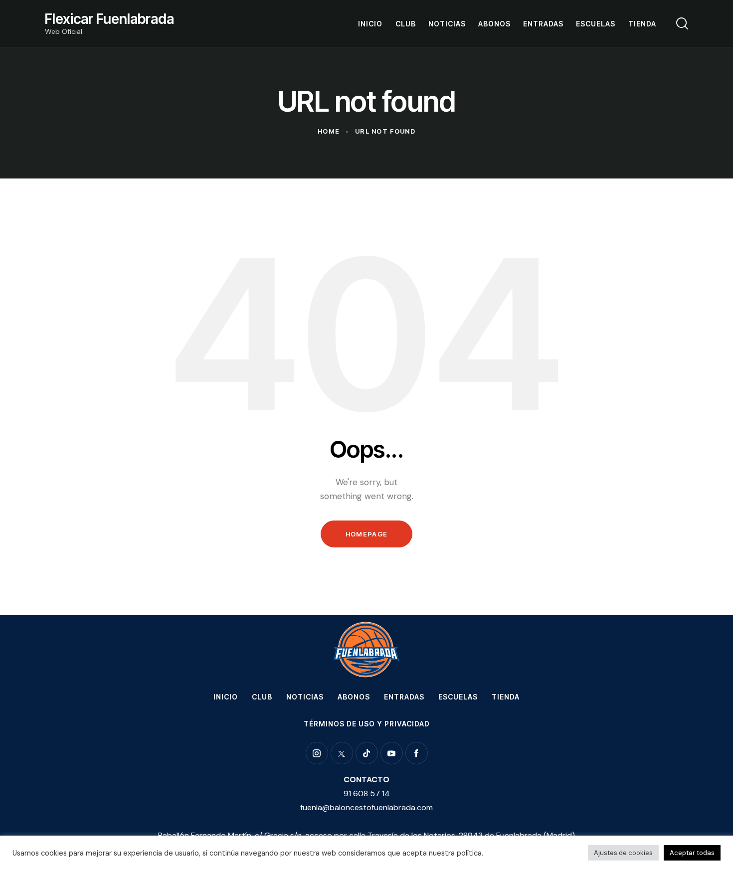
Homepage (366, 534)
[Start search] (682, 23)
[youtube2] (391, 753)
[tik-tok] (367, 753)
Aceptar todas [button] (692, 853)
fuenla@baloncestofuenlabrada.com (366, 807)
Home (329, 131)
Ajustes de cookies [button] (623, 853)
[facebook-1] (416, 753)
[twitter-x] (342, 753)
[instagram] (317, 753)
